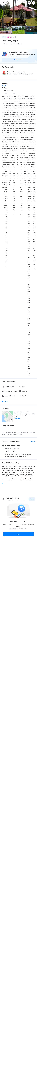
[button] (7, 416)
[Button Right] (14, 93)
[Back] (3, 3)
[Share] (33, 3)
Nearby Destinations (8, 426)
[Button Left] (6, 93)
